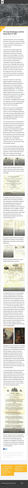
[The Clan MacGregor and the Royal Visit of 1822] (20, 228)
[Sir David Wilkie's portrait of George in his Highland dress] (20, 336)
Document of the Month (9, 452)
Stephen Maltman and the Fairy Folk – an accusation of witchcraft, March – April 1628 (7, 470)
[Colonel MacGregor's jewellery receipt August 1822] (14, 277)
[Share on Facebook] (4, 449)
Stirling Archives (16, 36)
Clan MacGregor (7, 453)
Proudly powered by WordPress (8, 483)
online (4, 305)
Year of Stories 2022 (19, 452)
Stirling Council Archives (18, 455)
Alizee (22, 483)
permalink (10, 457)
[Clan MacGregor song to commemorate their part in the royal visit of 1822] (14, 410)
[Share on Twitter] (6, 449)
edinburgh (14, 453)
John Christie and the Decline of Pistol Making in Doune (20, 468)
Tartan (4, 457)
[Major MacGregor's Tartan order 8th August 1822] (14, 185)
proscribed (16, 90)
